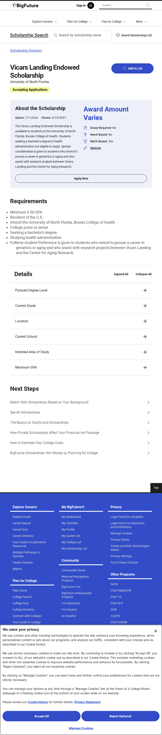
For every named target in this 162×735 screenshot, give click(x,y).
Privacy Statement (87, 702)
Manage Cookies (81, 728)
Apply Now (81, 178)
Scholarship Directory (26, 51)
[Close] (155, 631)
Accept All (41, 716)
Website (95, 148)
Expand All (121, 274)
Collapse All (144, 274)
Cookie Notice (38, 702)
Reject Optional (120, 716)
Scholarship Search (29, 35)
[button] (141, 18)
